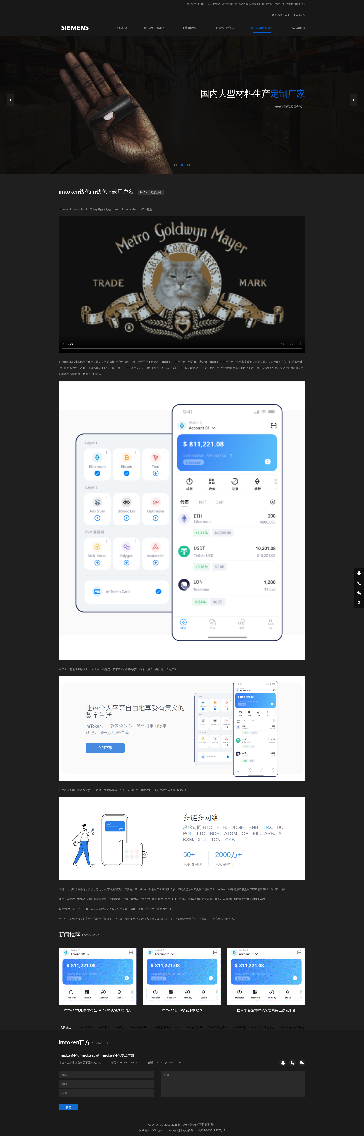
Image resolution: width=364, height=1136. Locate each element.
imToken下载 (99, 1027)
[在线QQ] (359, 573)
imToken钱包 (116, 1027)
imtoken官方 (297, 27)
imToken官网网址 (236, 1027)
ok (60, 209)
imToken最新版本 (262, 27)
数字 (128, 368)
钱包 (175, 362)
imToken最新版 (224, 27)
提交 (68, 1107)
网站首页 (122, 27)
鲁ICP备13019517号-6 (211, 1130)
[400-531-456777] (359, 583)
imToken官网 (82, 1027)
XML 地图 (156, 1130)
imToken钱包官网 (135, 1027)
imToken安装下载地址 (260, 1027)
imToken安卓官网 (191, 1027)
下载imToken (190, 27)
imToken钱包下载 (158, 1027)
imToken (174, 1027)
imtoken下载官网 (154, 27)
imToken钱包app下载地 (289, 1027)
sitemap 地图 (174, 1130)
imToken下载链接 (213, 1027)
